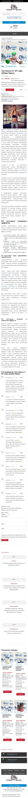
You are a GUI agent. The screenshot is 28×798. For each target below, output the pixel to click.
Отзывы (22, 770)
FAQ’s (5, 770)
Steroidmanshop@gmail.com (14, 17)
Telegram (12, 761)
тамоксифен (11, 286)
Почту (12, 755)
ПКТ (2, 284)
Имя (2, 524)
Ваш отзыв (4, 516)
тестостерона (22, 170)
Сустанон (8, 39)
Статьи (5, 773)
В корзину (10, 89)
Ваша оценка (4, 512)
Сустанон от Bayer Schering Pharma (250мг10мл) (7, 668)
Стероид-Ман (19, 133)
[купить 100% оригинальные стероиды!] (14, 7)
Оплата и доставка (13, 773)
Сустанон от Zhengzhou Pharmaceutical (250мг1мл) (20, 668)
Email (3, 528)
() (26, 89)
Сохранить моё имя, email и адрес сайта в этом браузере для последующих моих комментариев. (14, 536)
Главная (3, 38)
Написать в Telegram (14, 22)
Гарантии (16, 770)
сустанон (23, 189)
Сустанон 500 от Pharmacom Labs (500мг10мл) (6, 716)
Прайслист (10, 770)
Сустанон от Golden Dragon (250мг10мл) (20, 716)
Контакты (22, 773)
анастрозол (11, 276)
